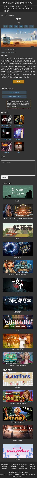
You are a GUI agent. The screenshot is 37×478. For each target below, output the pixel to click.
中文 (31, 26)
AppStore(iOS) (14, 97)
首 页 (5, 6)
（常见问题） (11, 88)
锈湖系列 (13, 467)
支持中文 (14, 9)
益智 (21, 26)
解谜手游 (19, 6)
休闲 (5, 26)
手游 (26, 26)
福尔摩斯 (32, 468)
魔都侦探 (13, 468)
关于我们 (2, 474)
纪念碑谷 (4, 468)
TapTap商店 (14, 92)
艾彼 (6, 15)
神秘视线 (4, 467)
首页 (2, 15)
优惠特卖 (6, 11)
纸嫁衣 (23, 467)
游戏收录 (16, 474)
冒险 (10, 26)
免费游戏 (29, 9)
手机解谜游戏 (14, 465)
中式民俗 (26, 6)
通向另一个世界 (23, 468)
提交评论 (4, 177)
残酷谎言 (32, 467)
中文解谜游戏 (23, 465)
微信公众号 (32, 474)
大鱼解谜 (11, 6)
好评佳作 (6, 9)
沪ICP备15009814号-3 (18, 477)
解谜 (16, 26)
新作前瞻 (21, 9)
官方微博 (24, 474)
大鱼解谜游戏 (4, 465)
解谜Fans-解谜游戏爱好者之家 (17, 2)
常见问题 (9, 474)
